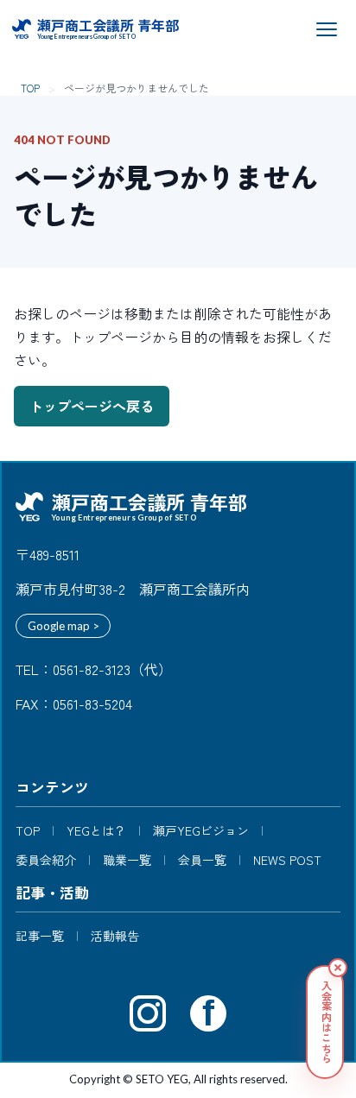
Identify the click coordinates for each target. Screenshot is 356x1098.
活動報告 (115, 936)
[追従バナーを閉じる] (337, 967)
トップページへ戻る (91, 405)
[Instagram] (148, 1013)
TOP (30, 87)
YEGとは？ (96, 831)
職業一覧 (127, 860)
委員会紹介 (46, 860)
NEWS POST (287, 860)
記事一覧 (40, 936)
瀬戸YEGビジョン (201, 831)
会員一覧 (202, 860)
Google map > (63, 626)
